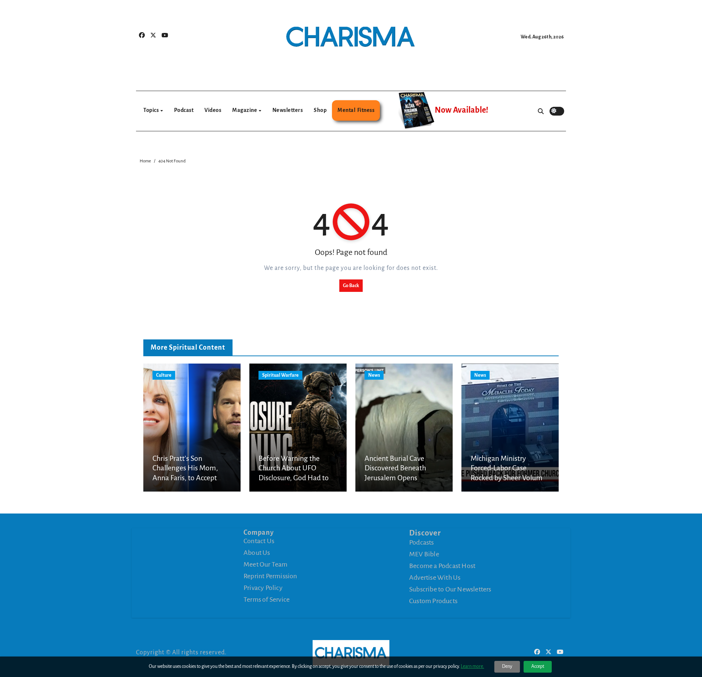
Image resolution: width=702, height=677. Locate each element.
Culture (163, 375)
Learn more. (472, 666)
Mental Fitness (355, 110)
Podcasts (421, 542)
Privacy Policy (263, 587)
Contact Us (259, 541)
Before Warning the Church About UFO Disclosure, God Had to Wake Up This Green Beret (293, 477)
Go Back (351, 285)
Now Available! (461, 110)
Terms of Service (267, 599)
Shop (320, 110)
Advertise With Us (434, 577)
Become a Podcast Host (442, 565)
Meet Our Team (266, 564)
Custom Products (433, 601)
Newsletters (287, 110)
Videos (212, 110)
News (374, 375)
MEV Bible (424, 554)
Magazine (245, 110)
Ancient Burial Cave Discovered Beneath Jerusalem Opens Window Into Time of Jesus (398, 477)
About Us (257, 552)
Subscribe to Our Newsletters (450, 589)
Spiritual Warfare (280, 375)
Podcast (184, 110)
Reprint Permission (270, 576)
